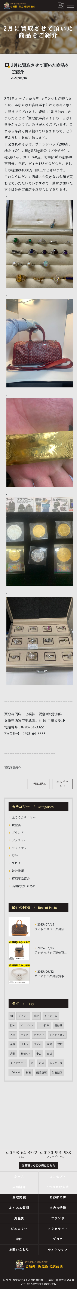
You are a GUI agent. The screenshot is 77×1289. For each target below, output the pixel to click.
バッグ (24, 1035)
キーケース (50, 1016)
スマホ (37, 1044)
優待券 (58, 1025)
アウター (39, 1035)
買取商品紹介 (12, 767)
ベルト (24, 1044)
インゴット (27, 1025)
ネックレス (55, 1063)
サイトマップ (58, 1249)
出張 (49, 1053)
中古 (38, 1053)
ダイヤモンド (18, 1063)
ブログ (16, 863)
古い (41, 1063)
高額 (12, 1053)
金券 (12, 1044)
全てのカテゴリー (24, 817)
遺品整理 (41, 1072)
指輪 (28, 1072)
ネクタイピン (57, 1035)
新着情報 (18, 870)
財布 (12, 1025)
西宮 (49, 1044)
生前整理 (57, 1072)
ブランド (18, 832)
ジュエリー (19, 840)
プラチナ (15, 1072)
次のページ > (62, 783)
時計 (15, 855)
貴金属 (16, 825)
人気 (12, 1035)
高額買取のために (24, 886)
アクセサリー (21, 848)
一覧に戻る (38, 784)
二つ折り (44, 1025)
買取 (59, 1044)
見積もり (26, 1053)
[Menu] (70, 5)
